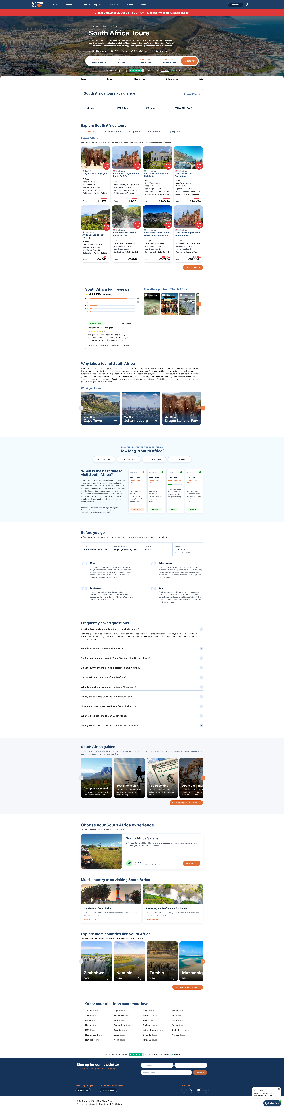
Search (191, 60)
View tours (88, 919)
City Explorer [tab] (174, 131)
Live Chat (274, 1103)
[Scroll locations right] (203, 408)
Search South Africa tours (186, 987)
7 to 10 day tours (128, 459)
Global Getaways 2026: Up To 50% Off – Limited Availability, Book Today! (142, 12)
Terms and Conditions (86, 1104)
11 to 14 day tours (154, 459)
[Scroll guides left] (81, 777)
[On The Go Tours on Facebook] (184, 1090)
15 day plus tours (179, 459)
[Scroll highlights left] (143, 304)
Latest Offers (191, 267)
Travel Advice (108, 1090)
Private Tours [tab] (154, 131)
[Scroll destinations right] (203, 961)
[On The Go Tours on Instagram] (206, 1090)
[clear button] (105, 62)
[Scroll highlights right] (198, 304)
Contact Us (235, 5)
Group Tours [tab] (134, 131)
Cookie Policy (117, 1104)
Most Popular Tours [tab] (112, 131)
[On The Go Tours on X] (191, 1090)
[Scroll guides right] (203, 777)
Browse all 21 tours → (192, 94)
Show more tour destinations (184, 803)
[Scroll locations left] (81, 408)
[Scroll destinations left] (81, 961)
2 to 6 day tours (104, 459)
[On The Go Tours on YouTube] (198, 1090)
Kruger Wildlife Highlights (100, 328)
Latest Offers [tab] (89, 131)
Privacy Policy (103, 1104)
